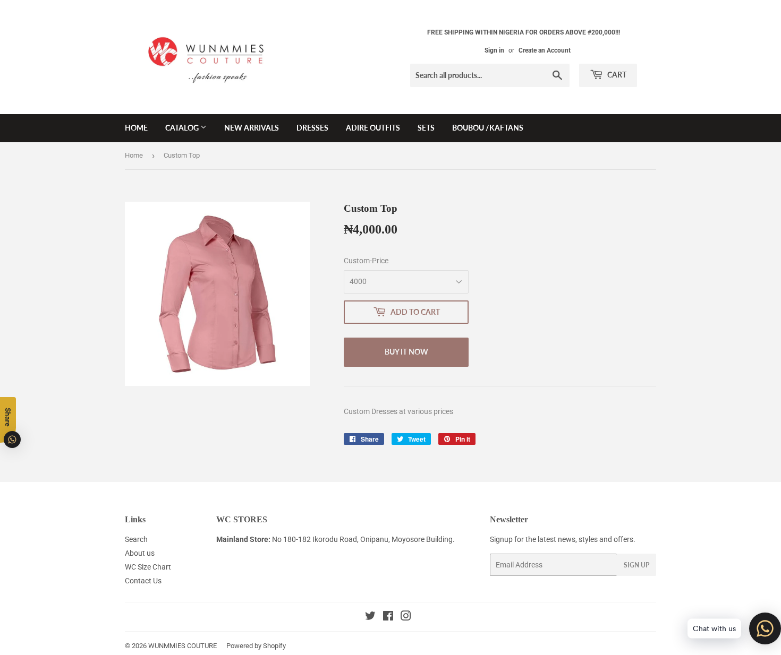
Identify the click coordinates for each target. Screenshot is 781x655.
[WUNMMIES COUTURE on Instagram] (406, 617)
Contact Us (143, 580)
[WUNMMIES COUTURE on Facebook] (388, 617)
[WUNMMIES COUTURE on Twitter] (370, 617)
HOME (136, 127)
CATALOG (182, 127)
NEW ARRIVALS (251, 127)
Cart (616, 74)
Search (136, 539)
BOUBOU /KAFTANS (487, 127)
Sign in (494, 50)
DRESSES (312, 127)
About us (140, 553)
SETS (426, 127)
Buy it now (406, 351)
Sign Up (636, 565)
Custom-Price (366, 260)
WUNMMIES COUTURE (182, 646)
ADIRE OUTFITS (373, 127)
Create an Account (545, 50)
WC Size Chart (148, 567)
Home (134, 155)
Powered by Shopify (256, 646)
